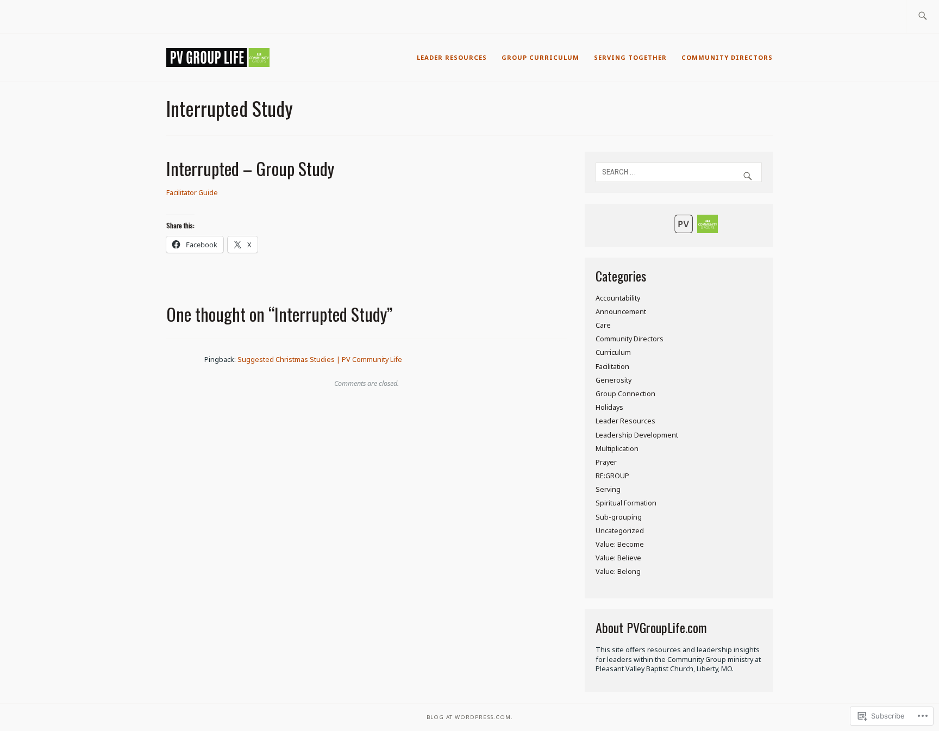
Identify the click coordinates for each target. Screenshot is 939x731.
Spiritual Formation (626, 503)
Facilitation (612, 366)
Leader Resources (452, 57)
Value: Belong (618, 571)
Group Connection (625, 393)
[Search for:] (922, 16)
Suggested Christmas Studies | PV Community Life (319, 359)
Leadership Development (637, 435)
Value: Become (620, 544)
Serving (608, 489)
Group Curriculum (540, 57)
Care (603, 325)
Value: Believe (618, 558)
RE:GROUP (612, 475)
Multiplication (617, 448)
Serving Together (630, 57)
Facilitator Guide (192, 192)
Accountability (618, 298)
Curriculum (613, 352)
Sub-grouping (619, 517)
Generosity (613, 380)
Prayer (606, 462)
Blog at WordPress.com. (470, 717)
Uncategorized (620, 530)
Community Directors (727, 57)
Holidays (609, 407)
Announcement (621, 311)
